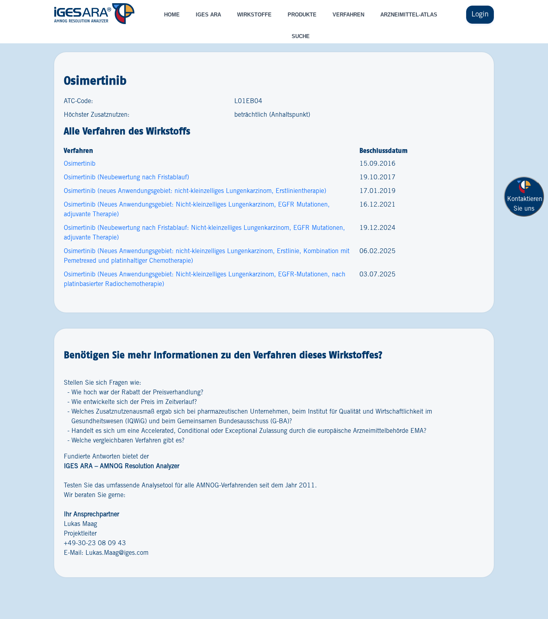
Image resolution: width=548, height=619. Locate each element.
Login (480, 14)
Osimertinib (79, 164)
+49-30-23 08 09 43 (95, 543)
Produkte (302, 15)
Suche (301, 36)
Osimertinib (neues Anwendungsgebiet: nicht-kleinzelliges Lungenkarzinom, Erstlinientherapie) (195, 191)
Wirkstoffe (254, 15)
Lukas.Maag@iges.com (116, 553)
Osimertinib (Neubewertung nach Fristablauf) (126, 178)
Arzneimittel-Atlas (408, 15)
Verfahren (348, 15)
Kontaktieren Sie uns (524, 204)
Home (172, 15)
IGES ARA (208, 15)
